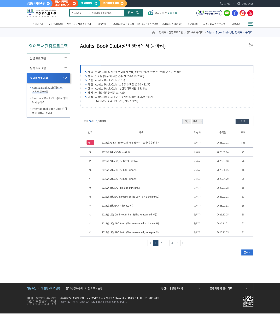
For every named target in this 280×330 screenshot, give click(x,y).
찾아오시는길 (95, 288)
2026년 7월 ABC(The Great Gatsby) (120, 160)
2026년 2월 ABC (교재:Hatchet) (117, 205)
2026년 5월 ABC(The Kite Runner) (119, 178)
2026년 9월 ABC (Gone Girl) (116, 152)
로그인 (227, 3)
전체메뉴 (251, 22)
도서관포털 (87, 3)
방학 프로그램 (38, 68)
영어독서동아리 (39, 78)
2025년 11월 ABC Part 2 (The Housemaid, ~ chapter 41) (130, 223)
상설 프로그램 (38, 58)
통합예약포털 (62, 3)
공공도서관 (166, 12)
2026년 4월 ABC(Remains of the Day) (121, 187)
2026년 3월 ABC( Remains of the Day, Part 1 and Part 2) (130, 196)
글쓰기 (247, 252)
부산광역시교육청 (36, 3)
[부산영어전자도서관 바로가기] (209, 13)
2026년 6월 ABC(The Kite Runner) (119, 169)
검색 (131, 13)
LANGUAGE (247, 3)
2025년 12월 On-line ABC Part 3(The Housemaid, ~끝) (129, 214)
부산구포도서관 (111, 3)
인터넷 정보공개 (74, 288)
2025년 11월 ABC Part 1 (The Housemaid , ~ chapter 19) (130, 232)
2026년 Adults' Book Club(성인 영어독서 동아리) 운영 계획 (130, 142)
